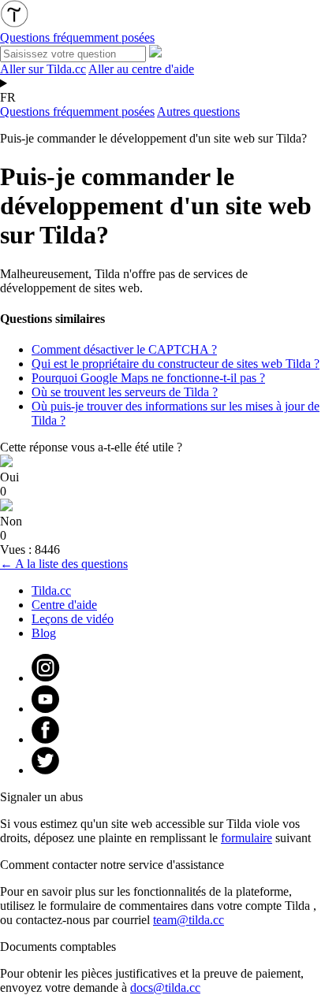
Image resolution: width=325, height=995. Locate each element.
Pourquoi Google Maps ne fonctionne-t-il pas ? (148, 377)
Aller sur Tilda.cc (43, 69)
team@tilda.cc (188, 919)
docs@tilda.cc (165, 987)
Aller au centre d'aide (141, 69)
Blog (44, 633)
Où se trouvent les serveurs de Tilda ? (125, 392)
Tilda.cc (51, 590)
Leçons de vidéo (73, 619)
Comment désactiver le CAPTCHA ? (124, 349)
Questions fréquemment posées (77, 111)
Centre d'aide (64, 604)
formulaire (246, 838)
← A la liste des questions (64, 563)
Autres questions (198, 111)
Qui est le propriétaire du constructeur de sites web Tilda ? (175, 363)
